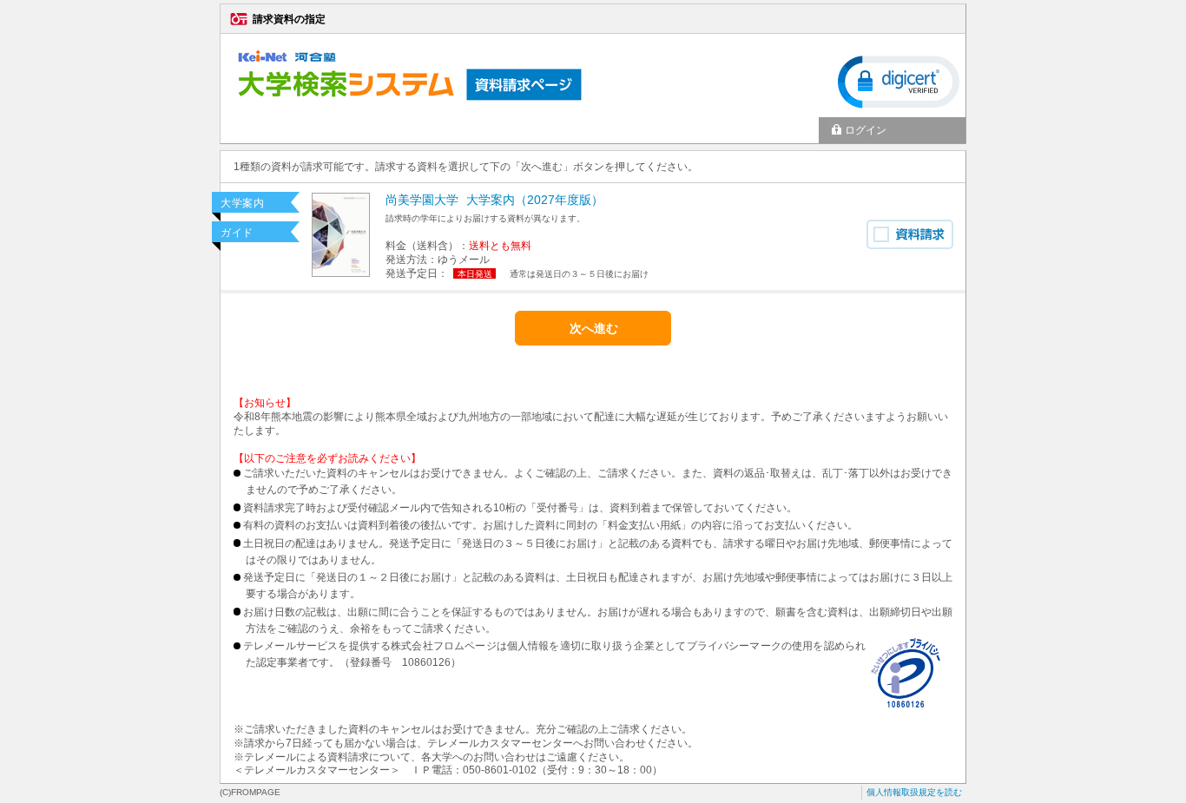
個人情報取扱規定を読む (914, 792)
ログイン (865, 130)
